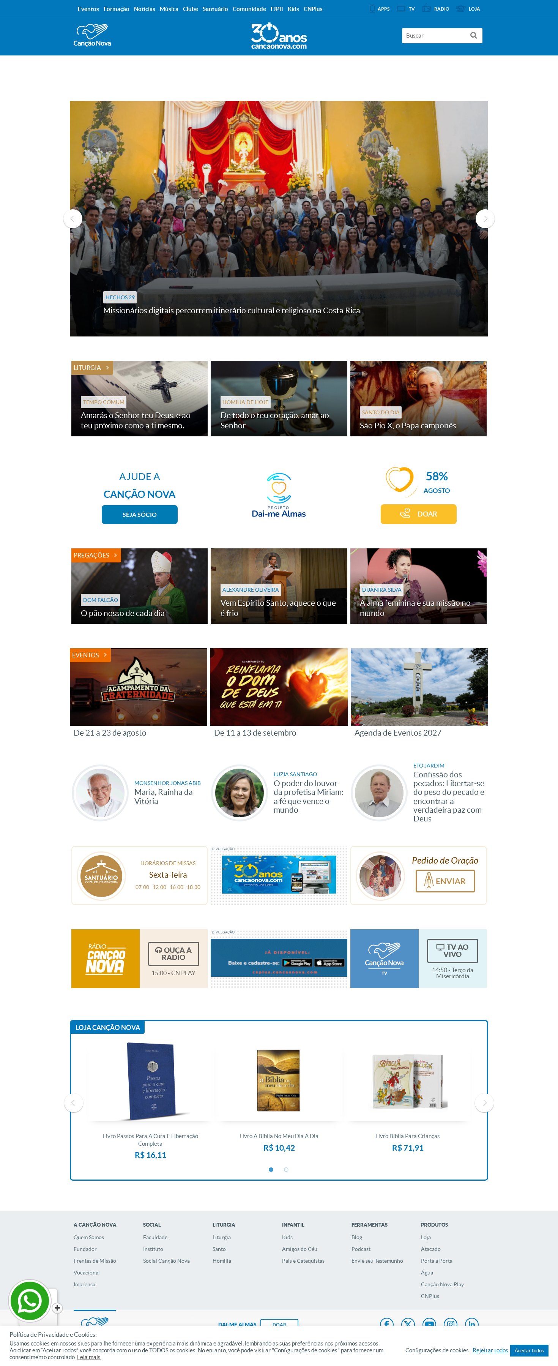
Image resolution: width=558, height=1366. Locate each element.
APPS (383, 8)
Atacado (431, 1249)
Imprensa (84, 1284)
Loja (426, 1237)
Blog (357, 1237)
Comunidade (249, 9)
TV (412, 8)
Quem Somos (89, 1237)
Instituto (153, 1249)
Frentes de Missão (95, 1261)
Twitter (408, 1325)
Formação (116, 9)
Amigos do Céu (299, 1249)
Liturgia (87, 367)
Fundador (85, 1249)
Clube (190, 9)
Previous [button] (72, 218)
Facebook (387, 1325)
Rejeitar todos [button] (490, 1350)
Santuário (215, 9)
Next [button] (485, 218)
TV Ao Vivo (455, 951)
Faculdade (155, 1237)
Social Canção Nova (166, 1261)
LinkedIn (472, 1325)
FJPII (277, 9)
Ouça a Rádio (177, 954)
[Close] (57, 1308)
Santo (219, 1249)
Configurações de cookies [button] (437, 1350)
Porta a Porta (436, 1261)
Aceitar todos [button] (529, 1350)
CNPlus (430, 1296)
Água (427, 1273)
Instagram (451, 1325)
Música (169, 9)
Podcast (361, 1249)
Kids (287, 1237)
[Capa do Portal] (279, 33)
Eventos (85, 655)
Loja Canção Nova (108, 1027)
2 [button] (286, 1170)
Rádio (441, 8)
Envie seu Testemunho (377, 1261)
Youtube (429, 1325)
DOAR (427, 514)
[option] (279, 218)
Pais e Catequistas (303, 1261)
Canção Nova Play (442, 1284)
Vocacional (87, 1273)
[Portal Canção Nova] (92, 35)
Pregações (91, 555)
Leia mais (89, 1357)
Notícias (144, 9)
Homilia (222, 1261)
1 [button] (271, 1170)
